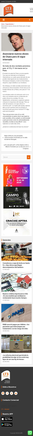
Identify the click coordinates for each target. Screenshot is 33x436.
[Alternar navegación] (3, 20)
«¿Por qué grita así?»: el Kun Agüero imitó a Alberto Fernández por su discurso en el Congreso (16, 146)
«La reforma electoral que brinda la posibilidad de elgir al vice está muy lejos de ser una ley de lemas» (16, 357)
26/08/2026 (6, 331)
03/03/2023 (6, 62)
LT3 (21, 433)
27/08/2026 (6, 269)
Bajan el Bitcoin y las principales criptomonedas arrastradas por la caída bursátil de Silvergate (15, 137)
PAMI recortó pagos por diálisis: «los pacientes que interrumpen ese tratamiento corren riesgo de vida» (16, 327)
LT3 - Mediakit (5, 409)
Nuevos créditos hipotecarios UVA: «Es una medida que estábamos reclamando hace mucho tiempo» (15, 296)
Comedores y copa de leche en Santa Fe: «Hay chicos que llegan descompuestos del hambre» (16, 265)
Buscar (28, 157)
